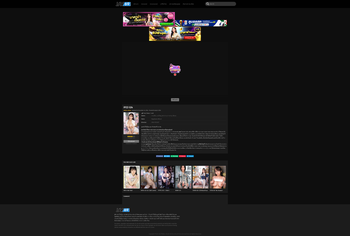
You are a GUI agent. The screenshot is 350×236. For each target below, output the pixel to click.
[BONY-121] (183, 178)
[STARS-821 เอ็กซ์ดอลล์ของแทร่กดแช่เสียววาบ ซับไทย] (201, 178)
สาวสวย (169, 115)
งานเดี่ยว (153, 115)
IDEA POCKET (155, 122)
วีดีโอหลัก (175, 99)
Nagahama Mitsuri (156, 119)
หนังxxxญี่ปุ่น (205, 148)
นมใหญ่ (159, 115)
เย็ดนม (174, 115)
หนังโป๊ (158, 140)
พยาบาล (164, 115)
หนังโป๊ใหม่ (145, 148)
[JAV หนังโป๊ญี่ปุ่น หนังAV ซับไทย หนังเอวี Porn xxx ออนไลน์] (122, 6)
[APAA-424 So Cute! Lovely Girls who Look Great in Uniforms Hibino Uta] (149, 178)
